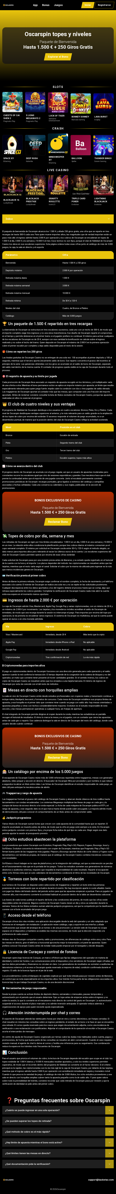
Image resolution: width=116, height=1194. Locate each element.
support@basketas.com (101, 1179)
